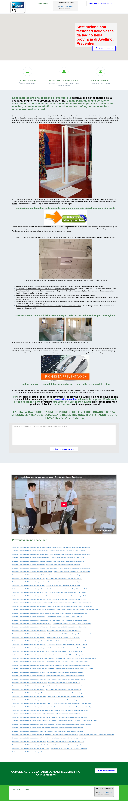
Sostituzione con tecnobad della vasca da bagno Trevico (28, 637)
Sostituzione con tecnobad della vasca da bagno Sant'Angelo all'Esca (32, 710)
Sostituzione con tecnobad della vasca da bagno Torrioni (63, 637)
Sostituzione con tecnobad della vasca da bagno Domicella (29, 592)
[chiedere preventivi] (65, 217)
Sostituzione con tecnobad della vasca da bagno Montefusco (64, 578)
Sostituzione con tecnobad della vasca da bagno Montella (29, 696)
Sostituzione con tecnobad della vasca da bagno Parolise (63, 564)
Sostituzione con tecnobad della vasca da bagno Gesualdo (63, 689)
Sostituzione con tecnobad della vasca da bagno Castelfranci (69, 748)
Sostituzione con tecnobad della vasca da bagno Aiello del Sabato (67, 648)
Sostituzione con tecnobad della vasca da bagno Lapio (64, 682)
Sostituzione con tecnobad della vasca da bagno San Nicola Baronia (32, 571)
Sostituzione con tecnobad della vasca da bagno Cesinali (29, 606)
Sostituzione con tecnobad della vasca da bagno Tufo (28, 734)
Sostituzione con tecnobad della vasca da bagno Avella (28, 689)
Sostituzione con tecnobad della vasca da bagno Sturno (28, 675)
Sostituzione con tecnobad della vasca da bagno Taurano (29, 644)
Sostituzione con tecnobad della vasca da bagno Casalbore (67, 550)
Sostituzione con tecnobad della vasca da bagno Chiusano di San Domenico (69, 606)
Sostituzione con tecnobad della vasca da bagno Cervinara (72, 665)
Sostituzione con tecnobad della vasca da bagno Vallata (28, 561)
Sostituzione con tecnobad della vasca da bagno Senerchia (29, 602)
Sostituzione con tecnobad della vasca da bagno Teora (66, 700)
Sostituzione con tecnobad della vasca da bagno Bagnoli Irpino (30, 748)
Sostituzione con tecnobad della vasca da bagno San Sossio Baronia (76, 658)
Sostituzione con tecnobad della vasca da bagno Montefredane (30, 557)
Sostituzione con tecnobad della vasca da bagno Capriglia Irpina (31, 679)
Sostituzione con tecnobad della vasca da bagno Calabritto (96, 734)
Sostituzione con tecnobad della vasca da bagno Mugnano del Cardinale (33, 686)
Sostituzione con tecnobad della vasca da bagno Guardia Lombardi (32, 620)
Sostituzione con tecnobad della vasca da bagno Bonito (28, 585)
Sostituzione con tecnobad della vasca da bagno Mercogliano (30, 550)
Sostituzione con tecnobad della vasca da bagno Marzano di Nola (31, 599)
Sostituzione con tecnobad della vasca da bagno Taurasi (67, 557)
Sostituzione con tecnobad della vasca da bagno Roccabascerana (31, 547)
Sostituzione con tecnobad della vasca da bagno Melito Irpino (66, 696)
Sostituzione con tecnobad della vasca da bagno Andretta (29, 589)
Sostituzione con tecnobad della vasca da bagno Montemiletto (30, 568)
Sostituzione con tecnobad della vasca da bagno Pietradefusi (71, 655)
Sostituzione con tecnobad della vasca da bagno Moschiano (30, 634)
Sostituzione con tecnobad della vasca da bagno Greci (28, 661)
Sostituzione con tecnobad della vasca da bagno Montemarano (72, 596)
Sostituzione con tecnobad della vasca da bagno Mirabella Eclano (31, 703)
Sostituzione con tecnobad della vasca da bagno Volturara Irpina (72, 623)
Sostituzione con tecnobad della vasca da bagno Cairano (73, 686)
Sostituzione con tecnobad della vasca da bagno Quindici (29, 713)
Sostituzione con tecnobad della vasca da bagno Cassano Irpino (31, 707)
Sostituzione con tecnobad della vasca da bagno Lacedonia (72, 693)
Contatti (26, 789)
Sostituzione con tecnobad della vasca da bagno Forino (61, 734)
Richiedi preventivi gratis (65, 449)
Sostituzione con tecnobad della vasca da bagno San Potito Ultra (71, 703)
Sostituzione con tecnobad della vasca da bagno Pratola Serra (30, 672)
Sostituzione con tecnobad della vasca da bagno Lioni (67, 727)
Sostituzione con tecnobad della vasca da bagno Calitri (28, 651)
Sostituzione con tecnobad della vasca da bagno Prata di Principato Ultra (33, 609)
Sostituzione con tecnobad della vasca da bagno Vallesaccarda (65, 675)
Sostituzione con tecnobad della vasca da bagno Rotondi (71, 710)
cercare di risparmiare (65, 399)
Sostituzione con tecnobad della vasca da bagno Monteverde (30, 700)
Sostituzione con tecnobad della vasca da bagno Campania (29, 752)
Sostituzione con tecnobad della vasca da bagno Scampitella (72, 571)
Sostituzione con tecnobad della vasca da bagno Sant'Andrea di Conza (77, 609)
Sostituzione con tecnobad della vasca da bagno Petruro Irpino (30, 738)
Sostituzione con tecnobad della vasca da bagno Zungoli (63, 585)
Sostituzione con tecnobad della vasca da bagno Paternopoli (72, 554)
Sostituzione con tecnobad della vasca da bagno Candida (29, 731)
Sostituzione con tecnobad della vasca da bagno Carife (63, 713)
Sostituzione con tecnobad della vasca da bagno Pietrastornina (71, 547)
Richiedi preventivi (104, 48)
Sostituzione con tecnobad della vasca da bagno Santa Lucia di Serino (33, 665)
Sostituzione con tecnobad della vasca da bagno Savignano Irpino (31, 575)
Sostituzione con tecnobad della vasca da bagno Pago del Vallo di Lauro (33, 641)
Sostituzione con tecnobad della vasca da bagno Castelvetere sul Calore (69, 602)
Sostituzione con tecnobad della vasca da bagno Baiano (66, 672)
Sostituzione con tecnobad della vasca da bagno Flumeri (29, 741)
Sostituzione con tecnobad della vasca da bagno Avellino (29, 630)
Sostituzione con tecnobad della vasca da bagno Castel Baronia (31, 727)
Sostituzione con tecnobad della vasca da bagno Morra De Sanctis (77, 720)
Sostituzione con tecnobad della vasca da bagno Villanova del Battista (68, 589)
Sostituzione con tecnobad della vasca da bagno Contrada (29, 682)
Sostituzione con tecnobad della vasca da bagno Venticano (29, 582)
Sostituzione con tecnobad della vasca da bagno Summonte (74, 641)
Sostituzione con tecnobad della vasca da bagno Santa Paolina (65, 561)
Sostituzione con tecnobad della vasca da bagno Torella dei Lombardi (32, 693)
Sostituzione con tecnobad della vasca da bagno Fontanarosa (69, 738)
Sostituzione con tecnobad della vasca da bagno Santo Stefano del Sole (69, 724)
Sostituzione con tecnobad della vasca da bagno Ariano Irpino (30, 627)
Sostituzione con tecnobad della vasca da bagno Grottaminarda (31, 717)
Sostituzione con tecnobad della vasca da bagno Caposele (29, 724)
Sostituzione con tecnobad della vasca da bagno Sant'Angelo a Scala (32, 554)
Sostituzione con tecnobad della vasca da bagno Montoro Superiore (32, 596)
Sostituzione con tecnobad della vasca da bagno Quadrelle (69, 613)
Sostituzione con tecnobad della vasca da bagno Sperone (69, 599)
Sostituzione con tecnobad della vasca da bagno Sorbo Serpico (67, 592)
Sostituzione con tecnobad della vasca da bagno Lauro (28, 578)
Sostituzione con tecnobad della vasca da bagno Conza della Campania (70, 634)
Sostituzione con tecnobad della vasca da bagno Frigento (68, 679)
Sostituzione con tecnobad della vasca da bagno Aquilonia (65, 582)
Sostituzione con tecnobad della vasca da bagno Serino (28, 564)
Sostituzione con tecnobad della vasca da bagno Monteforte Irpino (31, 623)
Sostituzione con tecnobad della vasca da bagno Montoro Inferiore (67, 644)
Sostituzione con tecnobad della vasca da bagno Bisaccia (64, 630)
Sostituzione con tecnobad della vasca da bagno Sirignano (29, 648)
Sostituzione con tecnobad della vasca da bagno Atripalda (70, 620)
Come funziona (43, 3)
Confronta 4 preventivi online (100, 3)
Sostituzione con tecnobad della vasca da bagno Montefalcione (65, 741)
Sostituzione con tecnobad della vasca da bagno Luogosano (69, 717)
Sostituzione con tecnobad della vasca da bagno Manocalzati (64, 651)
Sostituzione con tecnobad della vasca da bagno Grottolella (64, 616)
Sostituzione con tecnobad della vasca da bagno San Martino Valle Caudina (70, 668)
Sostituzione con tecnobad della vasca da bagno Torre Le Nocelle (31, 613)
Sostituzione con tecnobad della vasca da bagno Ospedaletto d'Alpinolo (72, 707)
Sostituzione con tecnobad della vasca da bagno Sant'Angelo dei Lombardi (34, 720)
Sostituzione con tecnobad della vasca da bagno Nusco (68, 575)
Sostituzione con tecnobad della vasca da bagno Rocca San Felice (31, 655)
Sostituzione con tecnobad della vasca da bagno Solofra (28, 616)
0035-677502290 (67, 7)
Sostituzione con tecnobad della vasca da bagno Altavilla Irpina (30, 745)
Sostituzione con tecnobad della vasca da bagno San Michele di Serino (67, 661)
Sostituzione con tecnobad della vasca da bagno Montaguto (65, 731)
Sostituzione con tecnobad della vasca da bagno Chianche (29, 668)
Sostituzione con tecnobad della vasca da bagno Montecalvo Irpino (70, 568)
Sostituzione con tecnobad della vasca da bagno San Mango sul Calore (33, 658)
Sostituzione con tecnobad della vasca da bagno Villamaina (68, 745)
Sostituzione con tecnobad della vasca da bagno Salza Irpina (68, 627)
